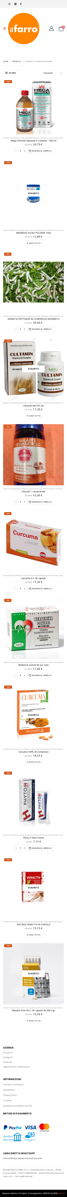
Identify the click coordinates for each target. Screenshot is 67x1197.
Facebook (7, 1062)
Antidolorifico (16, 749)
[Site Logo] (23, 28)
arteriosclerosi (49, 403)
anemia (6, 403)
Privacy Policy (10, 1095)
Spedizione (9, 1089)
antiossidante (14, 403)
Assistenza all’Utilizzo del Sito (17, 1105)
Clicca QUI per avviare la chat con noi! (22, 1158)
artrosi (33, 230)
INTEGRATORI (59, 662)
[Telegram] (15, 4)
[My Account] (51, 28)
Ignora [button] (61, 1193)
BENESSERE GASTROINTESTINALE (36, 138)
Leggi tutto (35, 243)
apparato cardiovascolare (13, 138)
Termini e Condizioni (13, 1084)
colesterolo (43, 662)
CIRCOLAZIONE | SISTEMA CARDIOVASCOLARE (41, 922)
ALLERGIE (6, 749)
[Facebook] (21, 4)
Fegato (51, 662)
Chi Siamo (8, 1052)
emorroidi (61, 922)
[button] (5, 28)
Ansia (5, 230)
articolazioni (61, 403)
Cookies (7, 1100)
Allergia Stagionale (10, 316)
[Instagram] (9, 4)
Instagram (8, 1057)
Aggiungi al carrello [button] (42, 151)
